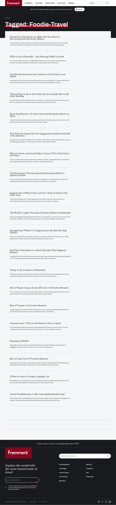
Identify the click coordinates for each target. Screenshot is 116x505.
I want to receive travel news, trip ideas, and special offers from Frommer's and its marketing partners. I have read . (22, 487)
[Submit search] (108, 3)
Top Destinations (64, 464)
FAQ (87, 472)
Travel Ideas (38, 3)
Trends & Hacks (50, 3)
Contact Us (89, 468)
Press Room (90, 476)
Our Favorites (61, 3)
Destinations (28, 3)
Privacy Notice (33, 501)
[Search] (108, 456)
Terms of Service (43, 501)
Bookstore (71, 3)
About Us (89, 464)
